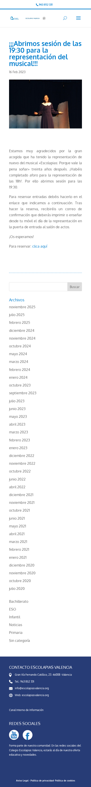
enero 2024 (18, 377)
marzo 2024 (18, 361)
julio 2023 (17, 401)
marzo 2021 (18, 541)
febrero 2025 (19, 322)
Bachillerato (18, 601)
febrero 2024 (19, 369)
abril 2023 (17, 424)
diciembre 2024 (21, 330)
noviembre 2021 (21, 502)
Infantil (14, 617)
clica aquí (39, 246)
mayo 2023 (18, 416)
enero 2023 (18, 448)
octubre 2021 (19, 510)
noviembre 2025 (22, 307)
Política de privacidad (42, 780)
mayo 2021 (17, 526)
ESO (12, 609)
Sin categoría (19, 640)
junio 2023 (17, 409)
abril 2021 (17, 534)
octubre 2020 (20, 581)
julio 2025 (17, 314)
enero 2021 (18, 557)
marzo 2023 (18, 432)
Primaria (16, 632)
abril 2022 (17, 487)
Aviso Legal (22, 780)
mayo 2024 (18, 354)
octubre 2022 (20, 471)
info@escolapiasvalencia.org (32, 688)
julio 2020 (17, 588)
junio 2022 (17, 479)
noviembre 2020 (22, 573)
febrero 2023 (19, 440)
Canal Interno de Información (26, 710)
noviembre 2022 (22, 463)
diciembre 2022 (21, 455)
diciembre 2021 (21, 495)
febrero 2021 (19, 549)
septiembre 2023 (22, 393)
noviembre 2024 (22, 338)
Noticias (15, 625)
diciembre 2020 (21, 565)
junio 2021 (17, 518)
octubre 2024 (20, 346)
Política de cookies (65, 780)
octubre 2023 (20, 385)
